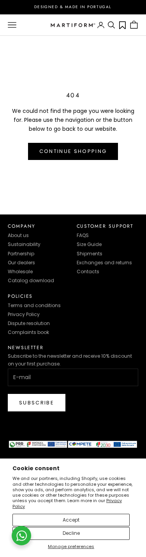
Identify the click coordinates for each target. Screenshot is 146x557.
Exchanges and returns (104, 262)
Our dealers (21, 262)
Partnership (21, 253)
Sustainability (24, 244)
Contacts (88, 271)
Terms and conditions (34, 305)
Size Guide (89, 244)
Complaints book (28, 332)
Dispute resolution (29, 323)
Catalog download (31, 280)
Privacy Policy (24, 314)
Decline (71, 533)
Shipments (89, 253)
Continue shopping (73, 151)
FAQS (83, 235)
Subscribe (36, 402)
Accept (71, 520)
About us (18, 235)
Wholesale (20, 271)
